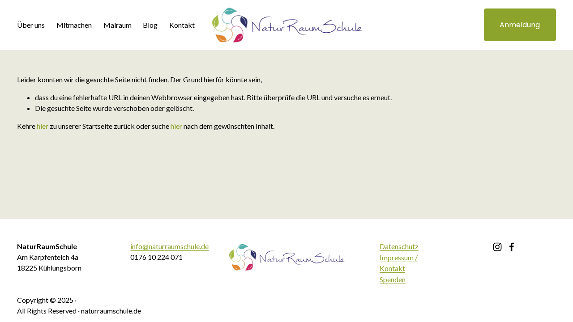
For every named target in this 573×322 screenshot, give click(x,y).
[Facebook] (511, 246)
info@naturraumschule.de (169, 246)
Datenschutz (399, 246)
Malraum (117, 25)
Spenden (393, 279)
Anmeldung (520, 25)
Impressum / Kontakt (399, 262)
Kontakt (182, 25)
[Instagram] (497, 246)
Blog (150, 25)
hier (42, 126)
